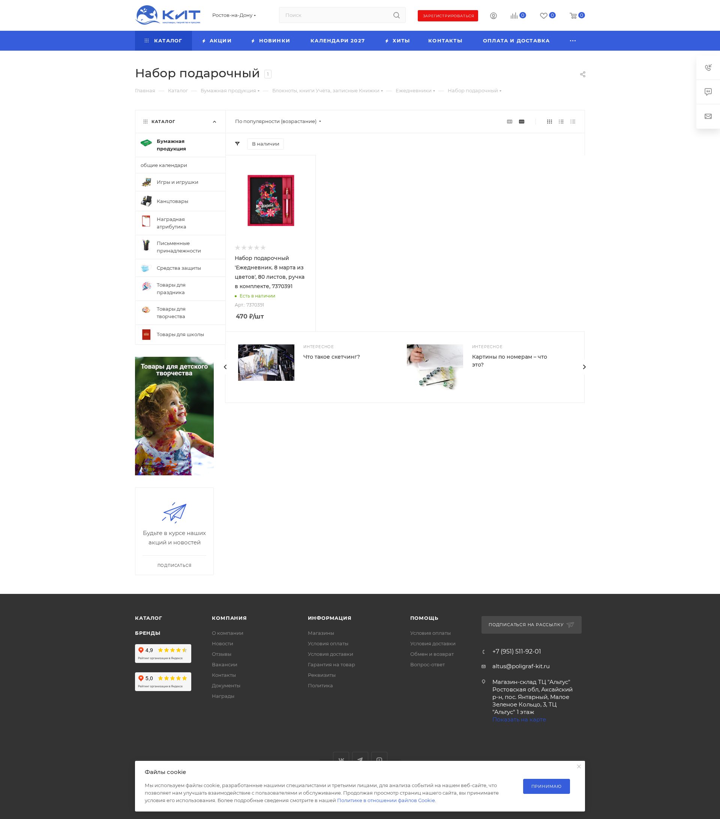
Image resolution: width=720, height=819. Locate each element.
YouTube (379, 760)
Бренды (147, 633)
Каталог (148, 618)
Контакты (224, 675)
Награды (223, 696)
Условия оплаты (328, 643)
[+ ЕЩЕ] (573, 41)
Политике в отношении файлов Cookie (386, 800)
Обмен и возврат (432, 654)
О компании (227, 633)
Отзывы (221, 654)
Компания (229, 618)
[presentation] (584, 366)
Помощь (424, 618)
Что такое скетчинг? (331, 356)
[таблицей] (573, 121)
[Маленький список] (509, 121)
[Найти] (396, 15)
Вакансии (224, 664)
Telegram (360, 760)
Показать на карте (519, 719)
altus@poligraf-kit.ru (521, 666)
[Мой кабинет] (493, 16)
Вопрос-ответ (427, 664)
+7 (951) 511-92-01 (516, 652)
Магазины (321, 633)
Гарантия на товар (331, 664)
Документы (226, 685)
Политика (320, 685)
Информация (330, 618)
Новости (222, 643)
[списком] (561, 121)
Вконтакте (341, 760)
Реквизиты (322, 675)
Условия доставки (330, 654)
